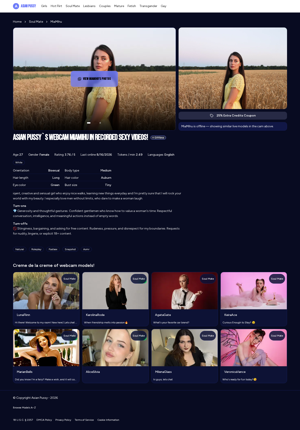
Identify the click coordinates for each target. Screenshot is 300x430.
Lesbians (89, 6)
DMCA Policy (44, 419)
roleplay (36, 249)
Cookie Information (108, 419)
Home (17, 22)
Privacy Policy (63, 419)
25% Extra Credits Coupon (238, 117)
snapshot (70, 249)
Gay (163, 6)
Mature (119, 6)
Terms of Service (84, 419)
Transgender (148, 6)
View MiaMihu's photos (100, 80)
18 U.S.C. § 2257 (23, 419)
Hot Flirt (56, 6)
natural (19, 249)
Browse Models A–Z (24, 407)
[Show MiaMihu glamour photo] (100, 123)
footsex (53, 249)
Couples (105, 6)
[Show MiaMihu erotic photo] (89, 123)
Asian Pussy (25, 6)
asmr (86, 249)
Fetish (132, 6)
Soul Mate (73, 6)
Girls (44, 6)
